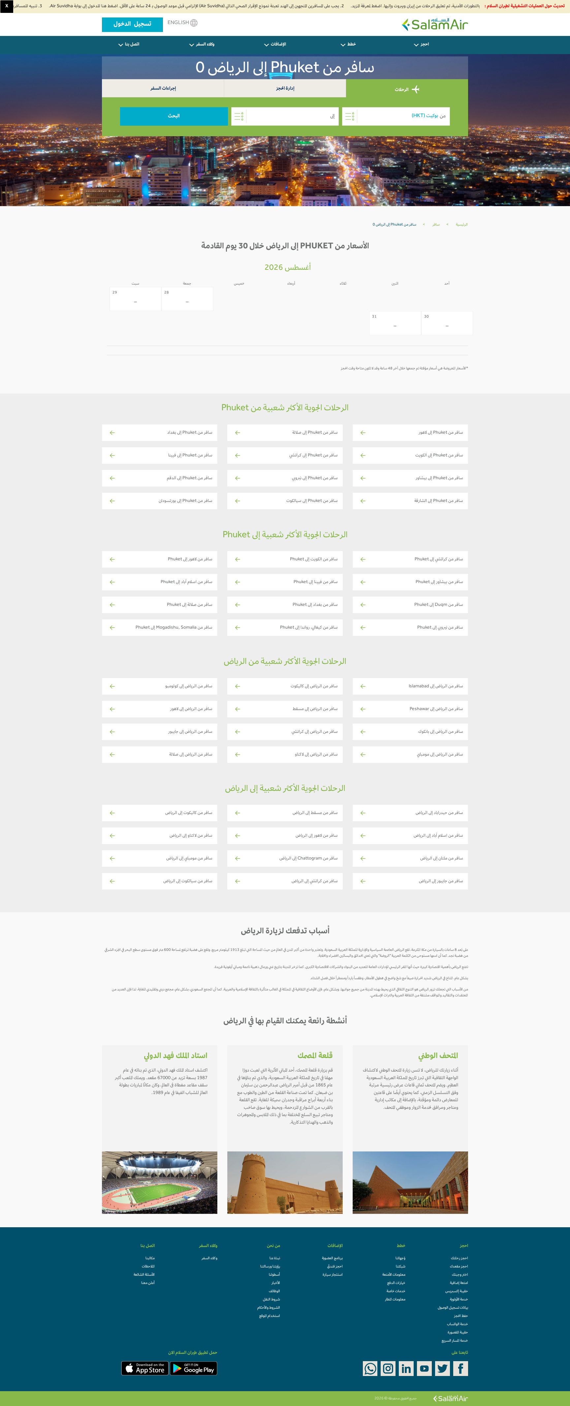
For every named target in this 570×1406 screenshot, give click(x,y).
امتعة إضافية (459, 1283)
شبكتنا (400, 1267)
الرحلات (402, 89)
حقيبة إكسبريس (456, 1292)
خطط (351, 45)
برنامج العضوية (332, 1259)
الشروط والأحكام (268, 1308)
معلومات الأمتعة (393, 1275)
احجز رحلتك (459, 1259)
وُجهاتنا (400, 1259)
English (179, 23)
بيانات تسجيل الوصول (453, 1308)
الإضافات (278, 45)
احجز (425, 45)
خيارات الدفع (396, 1283)
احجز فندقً (335, 1267)
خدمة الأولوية (459, 1300)
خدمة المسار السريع (455, 1341)
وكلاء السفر (205, 45)
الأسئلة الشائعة (144, 1275)
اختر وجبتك (460, 1275)
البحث (174, 116)
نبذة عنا (274, 1259)
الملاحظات (148, 1267)
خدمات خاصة (396, 1292)
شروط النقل (271, 1300)
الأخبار (275, 1283)
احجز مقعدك (459, 1267)
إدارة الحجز (285, 88)
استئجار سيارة (333, 1275)
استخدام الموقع (269, 1316)
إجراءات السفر (163, 88)
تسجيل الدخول (132, 24)
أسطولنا (274, 1275)
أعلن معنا (148, 1283)
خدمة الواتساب (457, 1325)
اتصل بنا (132, 45)
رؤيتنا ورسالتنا (270, 1267)
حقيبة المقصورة (458, 1333)
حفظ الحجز (461, 1316)
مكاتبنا (150, 1259)
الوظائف (274, 1292)
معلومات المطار (395, 1300)
